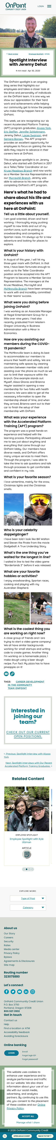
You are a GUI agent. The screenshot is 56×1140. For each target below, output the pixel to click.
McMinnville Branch (15, 288)
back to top (44, 1136)
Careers (8, 938)
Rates (7, 945)
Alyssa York (44, 128)
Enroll (25, 1052)
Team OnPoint (17, 688)
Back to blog (13, 54)
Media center (11, 949)
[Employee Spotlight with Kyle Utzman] (26, 809)
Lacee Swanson (31, 135)
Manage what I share (28, 1122)
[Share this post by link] (12, 673)
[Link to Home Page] (16, 7)
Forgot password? (30, 1059)
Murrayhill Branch (19, 177)
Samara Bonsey (13, 139)
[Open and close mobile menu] (49, 6)
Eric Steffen (11, 131)
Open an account (22, 1136)
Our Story (9, 933)
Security (8, 941)
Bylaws (8, 957)
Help (6, 1024)
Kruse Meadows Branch (18, 170)
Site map (9, 965)
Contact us (10, 1020)
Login (11, 1053)
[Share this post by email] (6, 673)
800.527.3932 (12, 1011)
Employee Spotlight (36, 54)
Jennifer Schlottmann (32, 131)
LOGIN (41, 6)
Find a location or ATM (17, 1028)
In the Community (20, 684)
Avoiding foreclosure (16, 1036)
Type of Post (28, 898)
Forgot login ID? (29, 1056)
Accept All (28, 1116)
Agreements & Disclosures (19, 961)
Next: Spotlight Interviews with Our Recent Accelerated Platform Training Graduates (28, 764)
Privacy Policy (12, 953)
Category (28, 907)
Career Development (30, 681)
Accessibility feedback (17, 1032)
